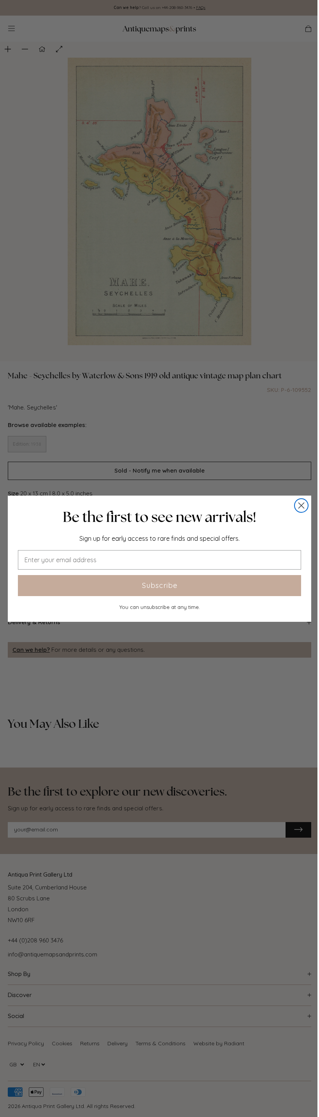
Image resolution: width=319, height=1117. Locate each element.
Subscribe (159, 585)
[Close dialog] (301, 505)
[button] (159, 517)
